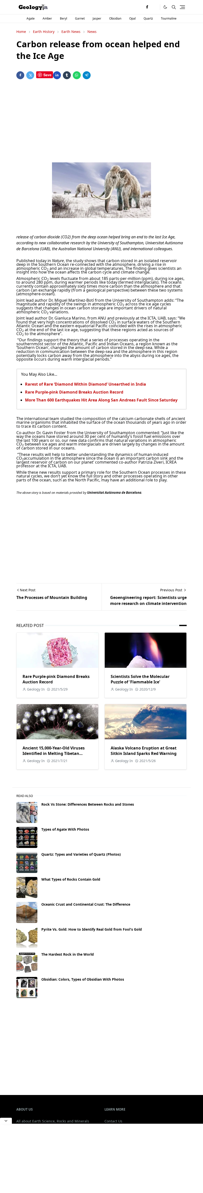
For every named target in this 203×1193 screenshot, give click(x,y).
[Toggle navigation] (182, 7)
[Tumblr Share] (67, 75)
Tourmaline (169, 18)
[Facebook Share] (20, 75)
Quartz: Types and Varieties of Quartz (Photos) (81, 854)
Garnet (80, 18)
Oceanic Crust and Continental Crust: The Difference (85, 904)
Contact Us (113, 1121)
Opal (132, 18)
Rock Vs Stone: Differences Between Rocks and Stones (87, 804)
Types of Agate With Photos (65, 829)
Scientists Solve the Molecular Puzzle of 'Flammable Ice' (140, 679)
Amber (47, 18)
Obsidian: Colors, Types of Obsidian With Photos (82, 979)
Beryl (63, 18)
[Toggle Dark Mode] (165, 7)
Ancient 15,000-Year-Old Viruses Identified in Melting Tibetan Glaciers (54, 753)
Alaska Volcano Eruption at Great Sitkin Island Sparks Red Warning (144, 750)
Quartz (148, 18)
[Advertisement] (101, 121)
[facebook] (147, 7)
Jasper (97, 18)
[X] (155, 7)
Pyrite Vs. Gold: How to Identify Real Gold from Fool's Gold (91, 929)
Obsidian (115, 18)
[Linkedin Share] (57, 75)
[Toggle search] (173, 7)
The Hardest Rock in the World (67, 954)
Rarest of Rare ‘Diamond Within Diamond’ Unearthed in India (85, 384)
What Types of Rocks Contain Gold (70, 879)
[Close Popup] (6, 1121)
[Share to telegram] (87, 75)
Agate (30, 18)
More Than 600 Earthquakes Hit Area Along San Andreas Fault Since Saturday (101, 400)
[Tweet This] (30, 75)
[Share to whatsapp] (77, 75)
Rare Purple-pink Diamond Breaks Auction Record (74, 392)
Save (47, 74)
